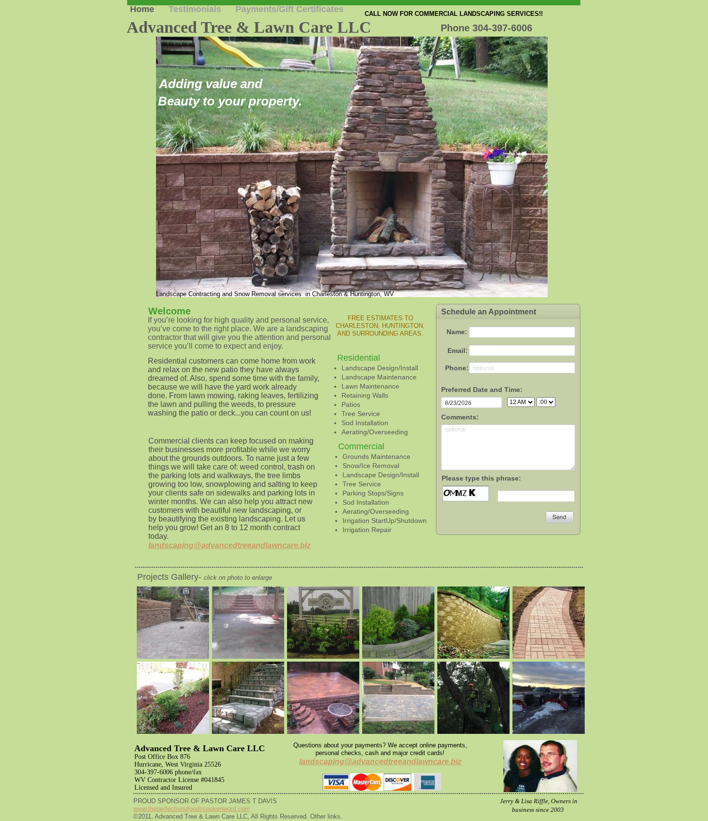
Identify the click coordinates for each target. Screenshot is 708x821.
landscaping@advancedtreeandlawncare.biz (229, 545)
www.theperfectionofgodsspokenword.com (191, 808)
